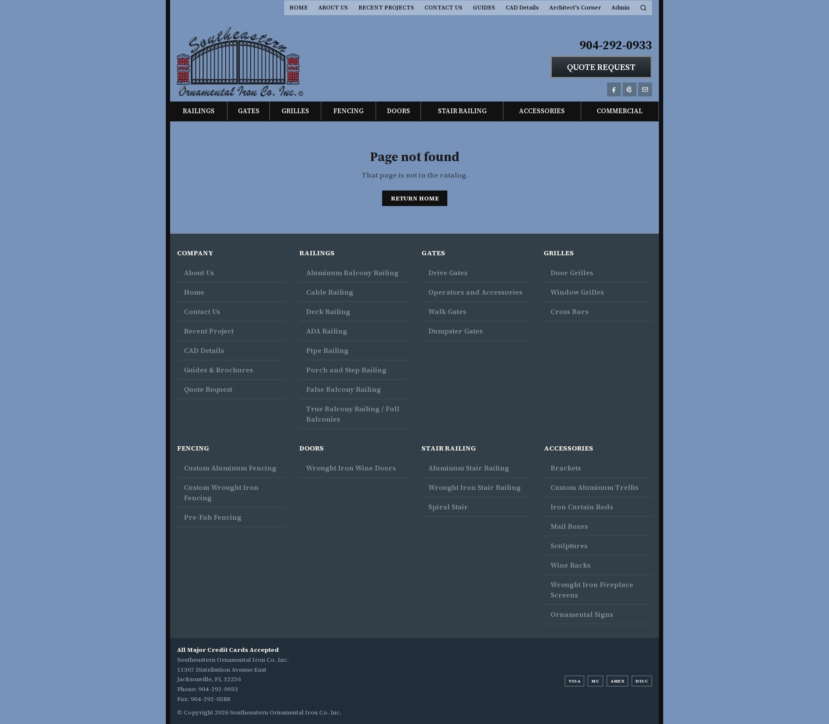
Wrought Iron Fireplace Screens (592, 590)
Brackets (566, 468)
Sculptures (569, 545)
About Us (199, 272)
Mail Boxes (569, 526)
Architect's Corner (575, 7)
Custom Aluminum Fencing (230, 468)
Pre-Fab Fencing (212, 517)
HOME (298, 7)
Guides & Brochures (218, 370)
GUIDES (484, 7)
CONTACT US (443, 7)
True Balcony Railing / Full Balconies (352, 414)
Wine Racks (571, 565)
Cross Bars (570, 311)
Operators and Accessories (475, 292)
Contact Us (202, 311)
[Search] (643, 7)
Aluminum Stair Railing (468, 468)
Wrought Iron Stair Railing (474, 487)
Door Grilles (572, 272)
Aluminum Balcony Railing (352, 272)
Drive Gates (448, 272)
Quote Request (208, 389)
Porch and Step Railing (346, 370)
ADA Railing (326, 331)
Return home (415, 198)
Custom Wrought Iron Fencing (221, 492)
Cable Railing (329, 292)
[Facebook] (614, 89)
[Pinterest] (629, 89)
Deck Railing (328, 311)
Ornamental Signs (582, 614)
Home (194, 292)
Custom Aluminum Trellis (595, 487)
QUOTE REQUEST (601, 67)
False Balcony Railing (343, 389)
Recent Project (209, 331)
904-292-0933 (615, 45)
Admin (620, 7)
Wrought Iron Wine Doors (351, 468)
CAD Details (522, 7)
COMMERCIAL (619, 110)
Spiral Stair (448, 506)
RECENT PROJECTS (386, 7)
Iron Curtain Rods (582, 506)
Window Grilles (577, 292)
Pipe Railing (327, 350)
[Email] (645, 89)
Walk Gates (447, 311)
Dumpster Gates (455, 331)
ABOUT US (333, 7)
